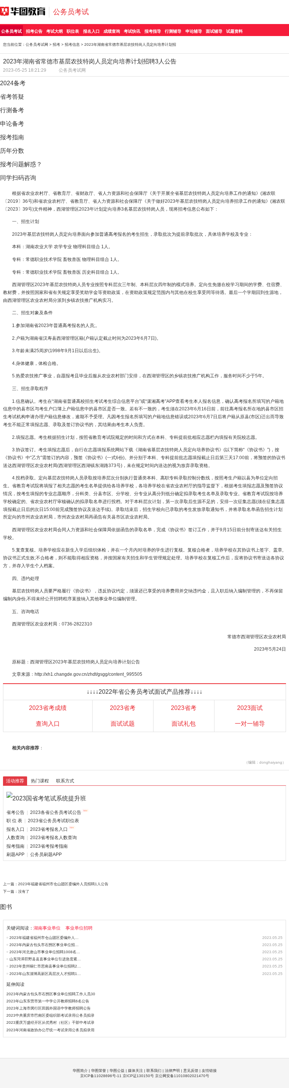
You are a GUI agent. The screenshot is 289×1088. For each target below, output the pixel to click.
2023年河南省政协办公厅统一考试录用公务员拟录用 (50, 1030)
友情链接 (209, 1070)
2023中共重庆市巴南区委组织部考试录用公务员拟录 (50, 1015)
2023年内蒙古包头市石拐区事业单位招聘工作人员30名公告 (45, 945)
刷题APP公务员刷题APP (34, 854)
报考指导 (152, 31)
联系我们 (153, 1070)
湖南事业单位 (47, 928)
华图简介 (80, 1070)
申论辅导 (194, 31)
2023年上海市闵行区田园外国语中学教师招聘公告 (48, 1008)
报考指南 (12, 137)
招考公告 (34, 31)
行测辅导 (173, 31)
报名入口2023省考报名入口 (37, 829)
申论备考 (12, 124)
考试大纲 (54, 31)
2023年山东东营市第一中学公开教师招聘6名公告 (47, 1001)
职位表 (73, 31)
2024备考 (13, 83)
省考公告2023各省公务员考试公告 (43, 812)
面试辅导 (214, 31)
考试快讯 (132, 31)
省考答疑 (12, 96)
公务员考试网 (37, 44)
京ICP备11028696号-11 (101, 1076)
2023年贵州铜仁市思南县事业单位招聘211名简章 (45, 966)
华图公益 (117, 1070)
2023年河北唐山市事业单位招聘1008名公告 (45, 952)
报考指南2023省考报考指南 (37, 846)
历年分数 (12, 151)
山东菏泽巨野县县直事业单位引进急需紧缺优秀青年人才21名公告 (45, 959)
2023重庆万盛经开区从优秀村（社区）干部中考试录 (50, 1022)
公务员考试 (71, 12)
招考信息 (72, 44)
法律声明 (172, 1070)
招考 (56, 44)
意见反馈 (190, 1070)
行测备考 (12, 110)
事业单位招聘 (79, 928)
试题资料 (234, 31)
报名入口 (91, 31)
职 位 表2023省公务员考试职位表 (42, 820)
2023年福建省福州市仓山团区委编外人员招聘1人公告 (63, 884)
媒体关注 (135, 1070)
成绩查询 (111, 31)
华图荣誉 (98, 1070)
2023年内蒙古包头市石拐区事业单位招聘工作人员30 (50, 994)
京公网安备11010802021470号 (182, 1076)
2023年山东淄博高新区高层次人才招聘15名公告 (45, 974)
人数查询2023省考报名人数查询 (41, 837)
